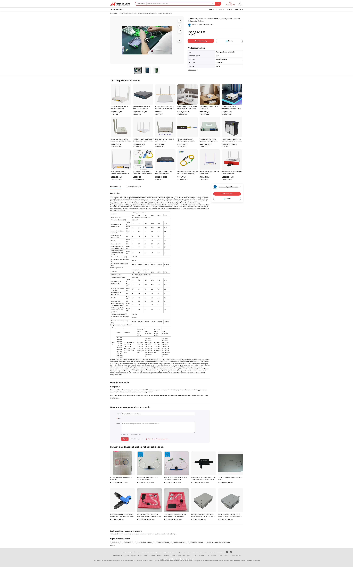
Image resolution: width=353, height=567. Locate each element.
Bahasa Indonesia (236, 555)
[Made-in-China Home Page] (120, 4)
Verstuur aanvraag (201, 41)
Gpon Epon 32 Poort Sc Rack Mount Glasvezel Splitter (163, 172)
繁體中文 (133, 555)
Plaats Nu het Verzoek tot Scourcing (157, 439)
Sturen (125, 439)
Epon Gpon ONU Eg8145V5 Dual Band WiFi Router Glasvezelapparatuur (164, 140)
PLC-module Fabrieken (162, 542)
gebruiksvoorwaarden (254, 560)
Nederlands (201, 555)
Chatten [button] (230, 41)
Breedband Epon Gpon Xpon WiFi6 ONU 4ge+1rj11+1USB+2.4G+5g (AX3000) (187, 108)
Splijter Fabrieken (128, 542)
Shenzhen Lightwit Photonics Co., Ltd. (203, 24)
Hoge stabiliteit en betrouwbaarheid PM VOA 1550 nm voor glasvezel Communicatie (175, 479)
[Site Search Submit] (218, 4)
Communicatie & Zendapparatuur (147, 13)
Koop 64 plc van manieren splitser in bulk (218, 542)
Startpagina (113, 13)
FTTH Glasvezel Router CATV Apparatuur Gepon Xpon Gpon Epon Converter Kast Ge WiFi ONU (209, 140)
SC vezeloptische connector (144, 542)
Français (146, 555)
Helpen (221, 9)
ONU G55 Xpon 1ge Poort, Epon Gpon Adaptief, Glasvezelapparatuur (209, 108)
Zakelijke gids (220, 552)
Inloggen (240, 5)
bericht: (118, 423)
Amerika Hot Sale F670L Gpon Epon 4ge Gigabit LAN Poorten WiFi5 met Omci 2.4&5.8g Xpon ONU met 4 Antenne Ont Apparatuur (143, 140)
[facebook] (227, 552)
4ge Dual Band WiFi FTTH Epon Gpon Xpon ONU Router (119, 107)
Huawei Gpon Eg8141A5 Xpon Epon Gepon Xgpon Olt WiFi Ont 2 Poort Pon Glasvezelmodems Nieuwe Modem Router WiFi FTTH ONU (120, 140)
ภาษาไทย (213, 555)
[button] (212, 3)
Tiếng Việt (226, 555)
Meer (111, 545)
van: (119, 414)
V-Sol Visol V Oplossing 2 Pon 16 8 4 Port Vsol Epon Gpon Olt (142, 107)
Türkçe (220, 555)
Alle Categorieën (117, 9)
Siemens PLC (115, 542)
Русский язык (181, 555)
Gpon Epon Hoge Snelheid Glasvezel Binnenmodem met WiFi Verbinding (120, 173)
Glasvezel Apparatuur (165, 13)
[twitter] (231, 552)
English (120, 555)
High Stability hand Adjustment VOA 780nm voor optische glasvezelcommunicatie (147, 479)
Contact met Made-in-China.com (168, 552)
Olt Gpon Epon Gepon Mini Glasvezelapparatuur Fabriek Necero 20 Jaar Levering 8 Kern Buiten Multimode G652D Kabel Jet (187, 140)
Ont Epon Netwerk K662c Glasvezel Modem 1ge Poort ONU (232, 172)
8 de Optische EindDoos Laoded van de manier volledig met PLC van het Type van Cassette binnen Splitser (203, 516)
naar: (118, 419)
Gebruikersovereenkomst (142, 552)
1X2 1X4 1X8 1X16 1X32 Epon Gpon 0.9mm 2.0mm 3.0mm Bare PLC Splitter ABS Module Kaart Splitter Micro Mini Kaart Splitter (142, 173)
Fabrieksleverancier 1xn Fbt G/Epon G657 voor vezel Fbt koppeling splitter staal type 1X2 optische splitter (187, 173)
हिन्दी (208, 555)
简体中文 (126, 555)
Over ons (123, 552)
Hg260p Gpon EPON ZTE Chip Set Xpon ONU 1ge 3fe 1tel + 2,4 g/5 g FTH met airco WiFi (164, 108)
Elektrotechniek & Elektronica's (127, 13)
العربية (194, 555)
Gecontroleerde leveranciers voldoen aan (198, 552)
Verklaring (130, 552)
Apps (228, 9)
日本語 (140, 555)
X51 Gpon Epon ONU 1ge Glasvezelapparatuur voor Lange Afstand (231, 108)
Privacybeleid (153, 552)
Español (153, 555)
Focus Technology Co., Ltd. (174, 559)
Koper (210, 9)
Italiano (173, 555)
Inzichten (212, 552)
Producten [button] (140, 4)
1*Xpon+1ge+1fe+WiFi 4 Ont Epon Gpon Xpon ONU (209, 172)
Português (166, 555)
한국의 (188, 555)
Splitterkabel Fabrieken (196, 542)
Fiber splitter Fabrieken (179, 542)
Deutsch (159, 555)
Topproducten (181, 552)
